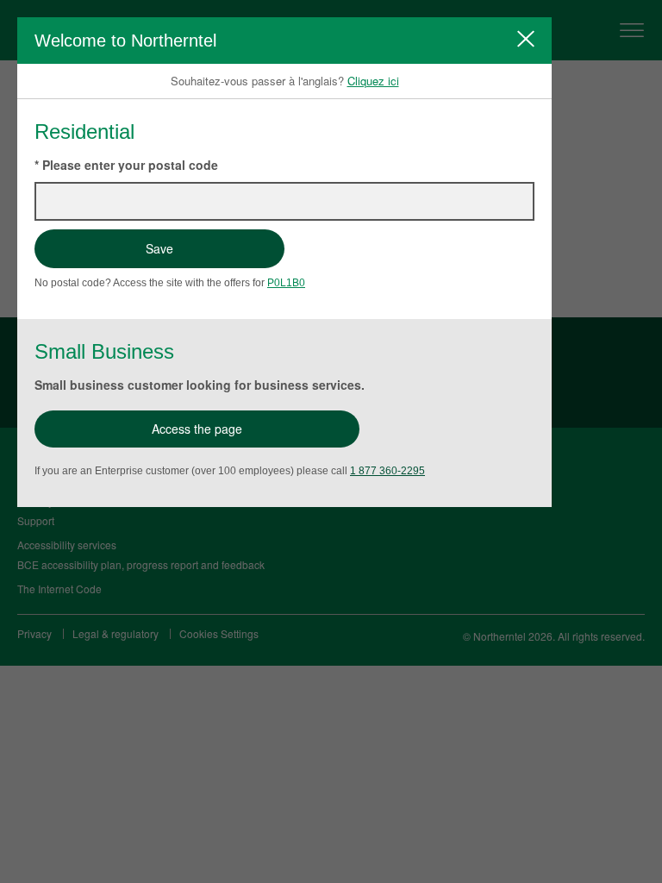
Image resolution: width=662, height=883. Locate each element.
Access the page (197, 428)
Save (159, 248)
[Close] (526, 39)
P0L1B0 (286, 283)
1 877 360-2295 (387, 471)
